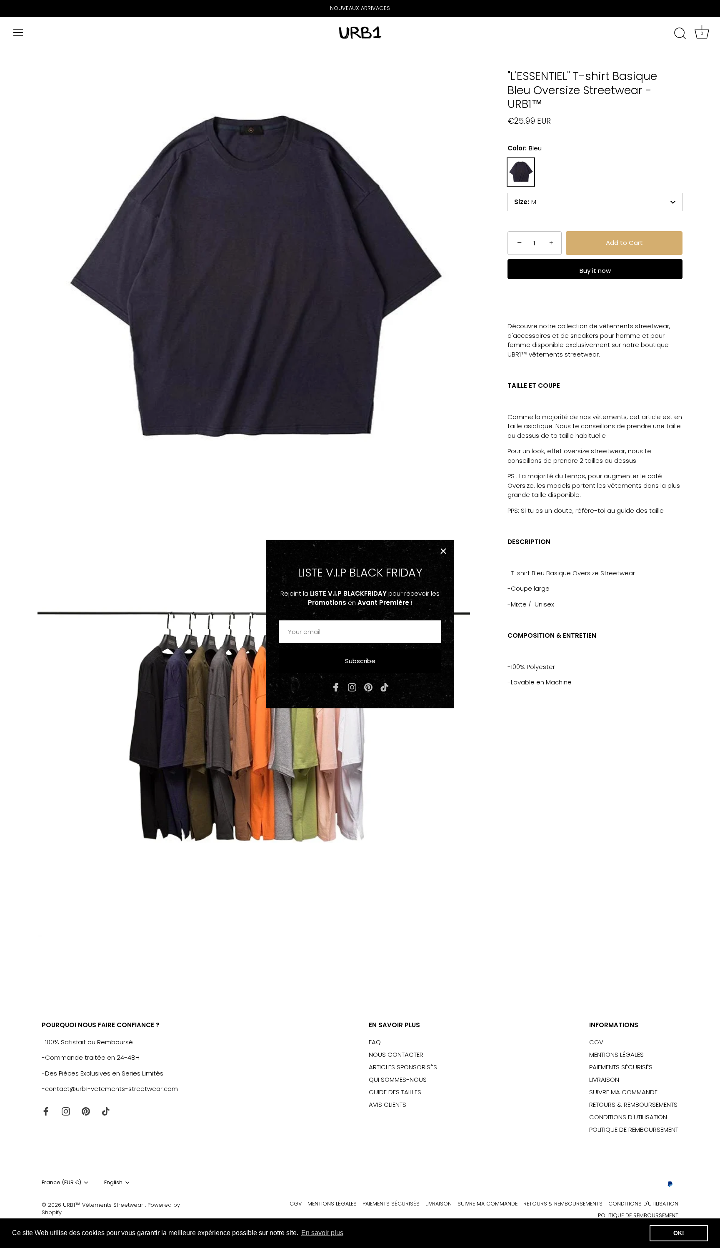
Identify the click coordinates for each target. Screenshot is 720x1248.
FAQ (375, 1042)
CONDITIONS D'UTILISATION (628, 1117)
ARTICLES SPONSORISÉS (403, 1067)
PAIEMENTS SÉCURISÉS (620, 1067)
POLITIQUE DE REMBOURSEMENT (633, 1129)
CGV (596, 1042)
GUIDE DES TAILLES (395, 1092)
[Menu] (18, 32)
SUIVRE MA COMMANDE (623, 1092)
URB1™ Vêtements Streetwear (104, 1204)
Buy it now (595, 270)
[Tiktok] (384, 686)
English (113, 1182)
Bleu (521, 172)
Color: (525, 148)
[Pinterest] (368, 686)
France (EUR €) (61, 1182)
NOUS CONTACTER (396, 1054)
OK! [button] (678, 1233)
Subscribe (360, 660)
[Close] (443, 551)
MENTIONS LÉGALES (616, 1054)
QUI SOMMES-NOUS (398, 1079)
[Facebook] (336, 686)
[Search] (680, 34)
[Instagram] (352, 686)
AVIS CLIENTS (387, 1104)
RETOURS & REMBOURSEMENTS (633, 1104)
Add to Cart (624, 242)
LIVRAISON (604, 1079)
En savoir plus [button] (322, 1232)
